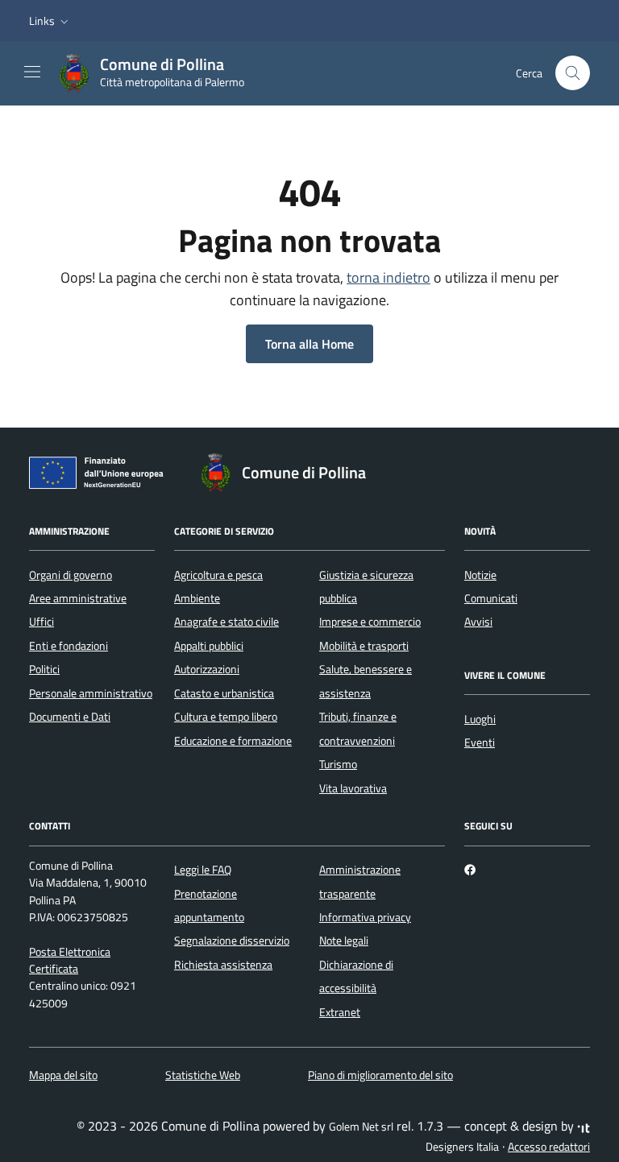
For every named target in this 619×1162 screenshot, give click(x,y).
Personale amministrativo (90, 693)
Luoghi (480, 719)
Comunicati (490, 598)
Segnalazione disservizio (231, 940)
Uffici (41, 622)
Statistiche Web (202, 1075)
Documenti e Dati (69, 717)
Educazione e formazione (233, 741)
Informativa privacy (365, 917)
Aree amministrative (78, 598)
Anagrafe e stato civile (226, 622)
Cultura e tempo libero (225, 717)
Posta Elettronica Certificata (69, 960)
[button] (50, 21)
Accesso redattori (549, 1147)
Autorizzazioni (206, 669)
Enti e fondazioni (68, 646)
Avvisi (478, 622)
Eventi (479, 742)
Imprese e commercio (370, 622)
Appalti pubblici (208, 646)
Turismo (338, 764)
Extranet (339, 1012)
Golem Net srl (361, 1126)
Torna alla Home (309, 344)
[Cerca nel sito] (572, 73)
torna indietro (388, 277)
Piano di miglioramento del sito (380, 1075)
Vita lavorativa (353, 788)
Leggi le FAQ (202, 870)
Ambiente (197, 598)
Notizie (480, 575)
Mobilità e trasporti (364, 646)
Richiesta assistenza (223, 965)
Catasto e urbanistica (224, 693)
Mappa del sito (63, 1075)
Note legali (343, 940)
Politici (44, 669)
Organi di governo (70, 575)
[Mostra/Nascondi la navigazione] (32, 71)
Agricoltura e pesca (218, 575)
